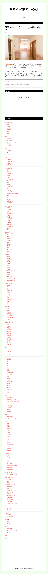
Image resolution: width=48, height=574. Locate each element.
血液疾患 (7, 414)
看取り (8, 154)
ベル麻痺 (9, 515)
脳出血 (8, 258)
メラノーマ (9, 387)
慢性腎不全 (9, 340)
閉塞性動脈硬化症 (11, 317)
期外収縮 (9, 229)
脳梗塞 (8, 256)
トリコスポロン (11, 249)
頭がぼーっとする (11, 418)
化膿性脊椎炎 (10, 501)
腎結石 (8, 342)
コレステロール (11, 161)
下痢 (8, 195)
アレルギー (7, 392)
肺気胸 (8, 245)
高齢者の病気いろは (24, 9)
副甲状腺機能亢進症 (12, 474)
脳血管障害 (9, 276)
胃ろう (8, 197)
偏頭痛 (8, 274)
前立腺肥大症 (10, 339)
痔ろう (8, 367)
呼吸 (8, 247)
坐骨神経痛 (9, 486)
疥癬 (8, 369)
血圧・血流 (9, 128)
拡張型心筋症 (10, 213)
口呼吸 (8, 430)
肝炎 (8, 287)
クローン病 (9, 192)
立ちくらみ (9, 397)
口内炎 (8, 434)
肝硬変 (8, 288)
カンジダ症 (9, 374)
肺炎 (8, 236)
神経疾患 (7, 460)
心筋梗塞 (9, 209)
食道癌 (8, 355)
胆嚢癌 (8, 177)
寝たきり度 (9, 140)
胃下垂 (8, 199)
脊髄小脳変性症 (11, 280)
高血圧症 (9, 124)
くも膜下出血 (10, 260)
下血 (8, 181)
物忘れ (8, 265)
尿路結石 (9, 335)
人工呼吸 (9, 145)
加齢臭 (8, 532)
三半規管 (9, 407)
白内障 (8, 441)
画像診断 (9, 165)
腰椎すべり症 (10, 490)
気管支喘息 (9, 240)
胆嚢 (8, 298)
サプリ (8, 152)
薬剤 (6, 535)
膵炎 (8, 188)
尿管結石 (9, 333)
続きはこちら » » (9, 81)
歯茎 (8, 425)
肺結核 (8, 244)
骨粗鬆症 (9, 488)
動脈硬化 (9, 310)
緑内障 (8, 443)
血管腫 (8, 319)
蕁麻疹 (8, 361)
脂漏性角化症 (10, 372)
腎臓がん (9, 344)
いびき (8, 349)
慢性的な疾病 (8, 122)
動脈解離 (9, 312)
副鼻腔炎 (9, 455)
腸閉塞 (8, 184)
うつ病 (8, 523)
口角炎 (8, 436)
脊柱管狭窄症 (10, 492)
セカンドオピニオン (12, 530)
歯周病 (8, 427)
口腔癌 (8, 432)
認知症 (8, 267)
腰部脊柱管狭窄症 (11, 495)
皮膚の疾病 (7, 358)
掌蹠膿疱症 (9, 380)
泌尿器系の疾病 (9, 322)
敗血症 (8, 144)
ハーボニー (9, 290)
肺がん (8, 251)
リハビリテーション (12, 142)
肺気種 (8, 242)
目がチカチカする (11, 399)
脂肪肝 (8, 292)
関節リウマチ (10, 483)
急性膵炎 (9, 190)
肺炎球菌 (9, 238)
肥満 (8, 131)
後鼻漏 (8, 457)
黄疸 (8, 303)
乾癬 (8, 371)
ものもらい (9, 446)
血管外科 (7, 306)
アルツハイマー (11, 269)
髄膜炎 (8, 272)
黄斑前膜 (9, 450)
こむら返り (9, 508)
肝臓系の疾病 (8, 283)
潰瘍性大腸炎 (10, 186)
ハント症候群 (10, 516)
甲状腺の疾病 (8, 472)
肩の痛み (9, 479)
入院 (6, 136)
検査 (6, 157)
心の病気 (7, 520)
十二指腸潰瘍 (10, 179)
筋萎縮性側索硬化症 (12, 465)
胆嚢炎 (8, 296)
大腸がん (9, 173)
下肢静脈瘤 (9, 315)
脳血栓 (8, 263)
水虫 (8, 363)
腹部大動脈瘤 (10, 314)
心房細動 (9, 222)
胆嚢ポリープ (10, 299)
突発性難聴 (9, 406)
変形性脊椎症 (10, 497)
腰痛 (8, 481)
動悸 (8, 211)
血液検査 (9, 159)
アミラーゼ (9, 163)
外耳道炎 (9, 411)
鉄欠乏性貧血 (10, 416)
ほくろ (8, 385)
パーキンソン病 (11, 278)
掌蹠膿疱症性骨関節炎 (12, 503)
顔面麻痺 (7, 513)
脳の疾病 (7, 254)
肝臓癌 (8, 285)
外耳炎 (8, 409)
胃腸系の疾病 (8, 168)
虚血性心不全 (10, 224)
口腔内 (6, 421)
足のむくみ (9, 510)
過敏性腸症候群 (11, 203)
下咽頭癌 (9, 351)
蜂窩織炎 (9, 378)
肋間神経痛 (9, 462)
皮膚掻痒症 (9, 389)
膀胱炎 (8, 326)
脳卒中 (8, 261)
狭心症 (8, 208)
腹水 (8, 301)
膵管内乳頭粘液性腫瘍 (12, 193)
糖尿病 (8, 126)
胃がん (8, 170)
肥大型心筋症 (10, 226)
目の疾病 (7, 439)
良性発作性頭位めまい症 (13, 401)
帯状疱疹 (9, 360)
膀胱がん (9, 331)
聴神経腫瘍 (9, 463)
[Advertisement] (24, 106)
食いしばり (7, 538)
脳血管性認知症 (11, 271)
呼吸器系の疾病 (9, 233)
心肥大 (8, 220)
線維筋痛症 (9, 467)
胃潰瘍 (8, 175)
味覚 (8, 423)
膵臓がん (9, 171)
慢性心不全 (9, 217)
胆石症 (8, 294)
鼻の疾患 (7, 453)
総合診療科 (9, 528)
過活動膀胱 (9, 329)
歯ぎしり (9, 428)
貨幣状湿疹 (9, 382)
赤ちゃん (16, 84)
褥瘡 (8, 376)
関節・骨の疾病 (9, 477)
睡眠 (8, 521)
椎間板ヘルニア (11, 484)
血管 (8, 308)
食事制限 (9, 150)
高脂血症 (9, 129)
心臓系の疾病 (8, 206)
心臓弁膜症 (9, 218)
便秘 (8, 182)
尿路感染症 (27, 84)
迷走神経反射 (10, 469)
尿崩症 (8, 337)
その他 (6, 526)
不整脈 (8, 215)
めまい (6, 395)
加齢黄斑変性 (10, 444)
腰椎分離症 (9, 494)
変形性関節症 (10, 499)
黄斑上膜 (9, 448)
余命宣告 (9, 138)
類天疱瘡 (9, 383)
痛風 (8, 324)
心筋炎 (8, 228)
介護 (6, 149)
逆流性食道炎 (10, 201)
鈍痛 (8, 133)
